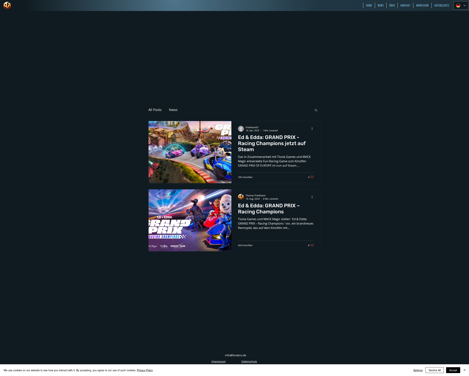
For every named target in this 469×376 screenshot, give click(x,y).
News (173, 110)
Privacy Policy (145, 370)
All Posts (155, 110)
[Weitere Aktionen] (313, 129)
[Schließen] (464, 370)
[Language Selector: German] (460, 5)
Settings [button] (418, 370)
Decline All (435, 370)
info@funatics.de (235, 355)
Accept (453, 370)
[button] (316, 110)
